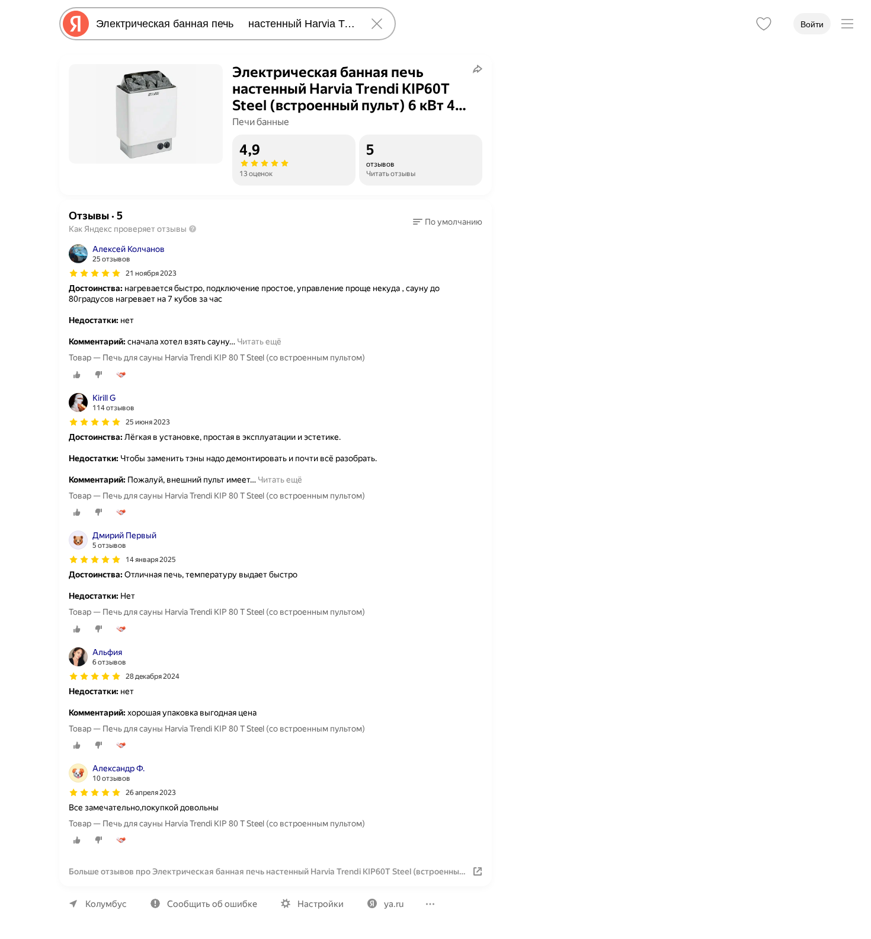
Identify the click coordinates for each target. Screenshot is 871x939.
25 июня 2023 (148, 422)
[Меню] (847, 24)
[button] (447, 221)
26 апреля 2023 (151, 792)
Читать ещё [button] (259, 341)
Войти (812, 24)
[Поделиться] (477, 69)
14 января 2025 (151, 559)
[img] (95, 273)
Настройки (320, 904)
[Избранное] (764, 24)
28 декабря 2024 (153, 676)
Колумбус (106, 904)
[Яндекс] (76, 24)
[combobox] (225, 23)
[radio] (77, 375)
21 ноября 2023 (151, 273)
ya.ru (394, 904)
